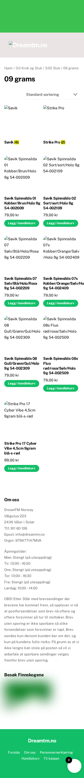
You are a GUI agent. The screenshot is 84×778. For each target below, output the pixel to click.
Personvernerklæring (56, 752)
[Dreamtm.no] (28, 45)
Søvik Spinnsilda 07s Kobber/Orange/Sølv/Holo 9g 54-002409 (61, 283)
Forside (14, 752)
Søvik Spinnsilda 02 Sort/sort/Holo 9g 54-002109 (59, 203)
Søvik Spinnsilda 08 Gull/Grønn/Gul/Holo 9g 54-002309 (21, 363)
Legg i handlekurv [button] (21, 223)
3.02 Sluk (52, 68)
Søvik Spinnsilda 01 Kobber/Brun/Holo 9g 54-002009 (22, 203)
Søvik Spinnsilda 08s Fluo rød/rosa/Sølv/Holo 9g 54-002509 (60, 365)
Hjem (8, 68)
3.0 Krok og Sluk (29, 68)
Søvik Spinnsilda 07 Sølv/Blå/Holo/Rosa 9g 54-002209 (20, 283)
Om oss (29, 752)
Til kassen (51, 758)
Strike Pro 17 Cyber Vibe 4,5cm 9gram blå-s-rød (20, 448)
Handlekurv (30, 758)
